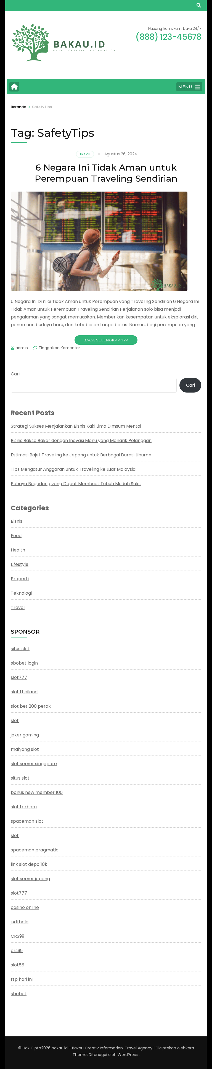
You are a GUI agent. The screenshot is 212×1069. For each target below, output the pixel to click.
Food (16, 535)
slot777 (19, 677)
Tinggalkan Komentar (59, 348)
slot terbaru (24, 807)
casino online (25, 907)
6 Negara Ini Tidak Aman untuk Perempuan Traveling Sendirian (106, 173)
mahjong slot (25, 749)
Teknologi (21, 593)
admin (21, 348)
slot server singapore (34, 763)
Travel (85, 154)
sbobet (18, 993)
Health (18, 550)
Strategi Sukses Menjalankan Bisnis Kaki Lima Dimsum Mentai (76, 426)
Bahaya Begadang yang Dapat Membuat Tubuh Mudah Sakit (76, 483)
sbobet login (24, 663)
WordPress (128, 1054)
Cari (15, 374)
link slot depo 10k (29, 864)
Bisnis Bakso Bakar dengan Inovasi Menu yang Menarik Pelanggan (81, 440)
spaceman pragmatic (35, 850)
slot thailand (24, 692)
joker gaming (25, 735)
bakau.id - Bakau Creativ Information (87, 1048)
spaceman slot (27, 821)
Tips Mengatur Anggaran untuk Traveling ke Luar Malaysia (73, 469)
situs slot (20, 648)
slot (15, 720)
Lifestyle (19, 564)
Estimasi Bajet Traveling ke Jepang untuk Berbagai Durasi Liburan (81, 455)
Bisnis (16, 521)
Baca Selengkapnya (106, 340)
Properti (20, 579)
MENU (185, 86)
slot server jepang (30, 878)
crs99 (17, 950)
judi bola (19, 922)
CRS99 (17, 936)
